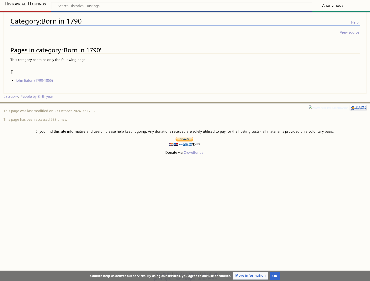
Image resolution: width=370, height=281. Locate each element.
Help (355, 22)
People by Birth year (37, 96)
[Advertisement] (185, 213)
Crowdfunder (194, 152)
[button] (250, 276)
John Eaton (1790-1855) (34, 80)
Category (10, 96)
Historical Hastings (25, 4)
